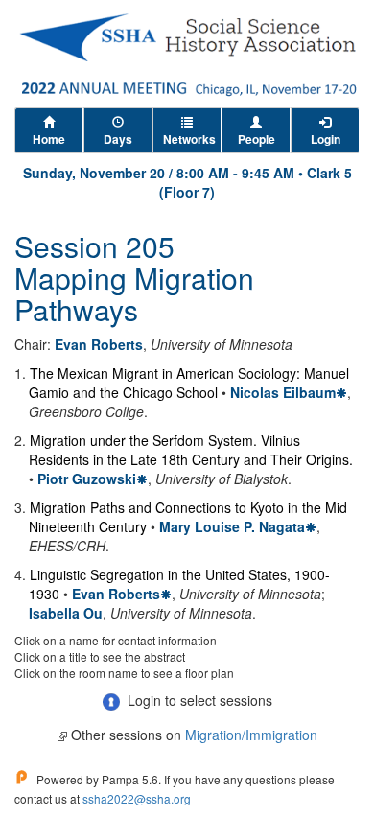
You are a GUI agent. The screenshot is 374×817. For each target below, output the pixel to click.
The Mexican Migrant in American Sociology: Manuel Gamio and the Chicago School (189, 382)
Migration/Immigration (251, 734)
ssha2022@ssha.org (136, 798)
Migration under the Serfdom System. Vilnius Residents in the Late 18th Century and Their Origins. (191, 450)
